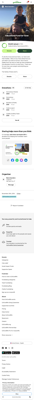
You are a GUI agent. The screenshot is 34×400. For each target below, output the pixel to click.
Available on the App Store (16, 352)
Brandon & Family (11, 102)
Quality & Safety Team (13, 113)
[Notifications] (27, 2)
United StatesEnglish (18, 343)
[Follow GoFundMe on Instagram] (12, 348)
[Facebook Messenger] (21, 160)
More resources (6, 335)
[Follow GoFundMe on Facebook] (2, 348)
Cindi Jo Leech (10, 108)
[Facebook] (12, 160)
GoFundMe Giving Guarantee (14, 245)
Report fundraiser (18, 205)
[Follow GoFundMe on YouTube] (6, 348)
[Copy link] (8, 160)
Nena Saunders (11, 178)
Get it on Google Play (6, 352)
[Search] (2, 2)
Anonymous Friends (12, 92)
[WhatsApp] (17, 160)
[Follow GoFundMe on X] (9, 348)
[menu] (31, 2)
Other (18, 193)
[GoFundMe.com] (17, 2)
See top (28, 87)
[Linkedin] (25, 160)
